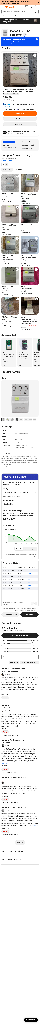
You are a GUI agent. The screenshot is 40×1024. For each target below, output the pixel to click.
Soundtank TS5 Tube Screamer (23, 355)
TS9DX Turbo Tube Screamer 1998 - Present (9, 356)
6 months (19, 549)
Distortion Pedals (21, 445)
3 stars (3, 646)
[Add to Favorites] (25, 34)
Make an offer (20, 124)
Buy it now (20, 113)
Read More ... (6, 467)
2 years (33, 549)
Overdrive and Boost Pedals (24, 447)
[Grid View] (3, 164)
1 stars (3, 651)
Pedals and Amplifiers (28, 15)
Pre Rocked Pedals (14, 131)
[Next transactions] (35, 603)
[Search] (36, 11)
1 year (26, 549)
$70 (29, 570)
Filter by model (7, 489)
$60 (29, 579)
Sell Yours (29, 614)
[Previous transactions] (32, 603)
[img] (25, 131)
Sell (26, 7)
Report (5, 698)
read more (5, 692)
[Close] (37, 39)
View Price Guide (10, 614)
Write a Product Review (20, 635)
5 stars (3, 640)
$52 (29, 585)
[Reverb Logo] (10, 7)
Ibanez (17, 430)
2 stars (3, 648)
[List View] (6, 164)
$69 (29, 573)
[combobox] (18, 492)
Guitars (17, 15)
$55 (29, 576)
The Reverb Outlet (8, 15)
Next (18, 842)
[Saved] (31, 6)
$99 (29, 588)
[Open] (35, 492)
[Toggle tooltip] (9, 48)
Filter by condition (8, 500)
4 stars (3, 643)
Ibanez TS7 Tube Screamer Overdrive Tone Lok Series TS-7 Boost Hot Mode (18, 90)
